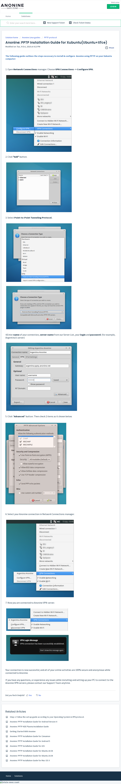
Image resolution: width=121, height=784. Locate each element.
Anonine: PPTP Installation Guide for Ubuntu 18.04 (31, 751)
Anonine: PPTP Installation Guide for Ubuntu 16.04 (31, 755)
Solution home (12, 37)
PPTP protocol (50, 37)
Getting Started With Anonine (23, 731)
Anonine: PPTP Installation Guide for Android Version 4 (33, 721)
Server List (68, 334)
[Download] (55, 402)
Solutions (25, 16)
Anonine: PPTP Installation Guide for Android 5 (30, 741)
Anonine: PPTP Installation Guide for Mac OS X (30, 760)
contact (38, 682)
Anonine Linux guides (31, 37)
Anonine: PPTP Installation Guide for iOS (27, 746)
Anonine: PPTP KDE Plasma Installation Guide (29, 726)
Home (8, 16)
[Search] (7, 23)
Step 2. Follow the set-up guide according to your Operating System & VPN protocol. (47, 717)
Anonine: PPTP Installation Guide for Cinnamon (30, 736)
